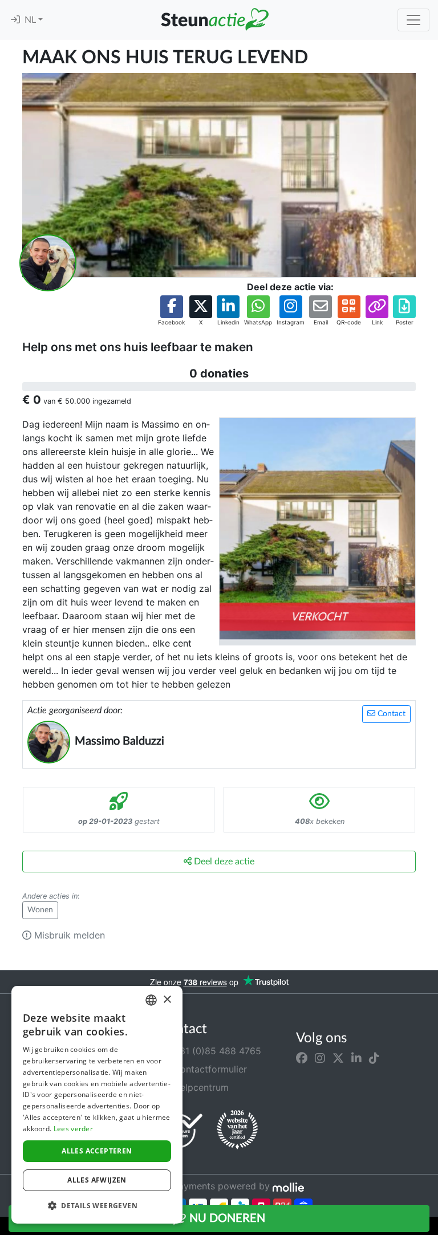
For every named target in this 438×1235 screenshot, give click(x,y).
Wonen (40, 910)
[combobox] (151, 1000)
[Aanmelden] (15, 20)
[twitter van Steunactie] (338, 1057)
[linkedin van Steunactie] (356, 1057)
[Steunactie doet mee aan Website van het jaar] (237, 1130)
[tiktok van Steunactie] (374, 1057)
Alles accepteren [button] (97, 1151)
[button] (171, 311)
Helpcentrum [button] (200, 1087)
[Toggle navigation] (413, 20)
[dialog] (96, 1105)
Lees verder (73, 1129)
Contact (390, 714)
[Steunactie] (214, 19)
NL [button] (31, 20)
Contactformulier (209, 1069)
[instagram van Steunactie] (320, 1057)
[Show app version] (430, 1227)
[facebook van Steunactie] (301, 1057)
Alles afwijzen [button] (97, 1180)
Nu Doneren (225, 1218)
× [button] (167, 1000)
